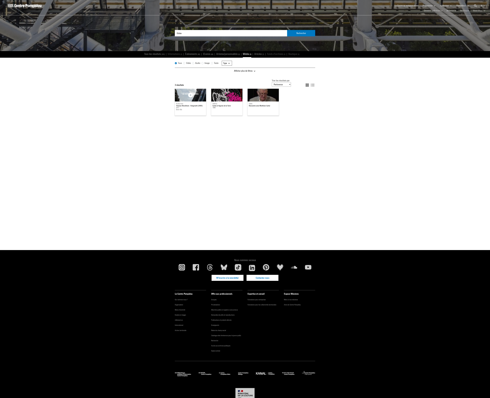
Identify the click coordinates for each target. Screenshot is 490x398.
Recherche (214, 341)
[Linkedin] (252, 268)
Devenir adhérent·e (434, 10)
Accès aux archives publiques (220, 346)
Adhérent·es (179, 320)
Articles (259, 54)
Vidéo (188, 63)
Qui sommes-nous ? (181, 300)
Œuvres (208, 54)
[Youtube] (308, 268)
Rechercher (301, 33)
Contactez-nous (262, 277)
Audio (197, 63)
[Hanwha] (308, 375)
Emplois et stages (180, 315)
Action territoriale (180, 330)
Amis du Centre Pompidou (292, 305)
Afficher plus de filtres (243, 70)
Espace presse (215, 351)
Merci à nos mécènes (291, 300)
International (179, 325)
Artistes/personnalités (228, 54)
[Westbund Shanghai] (290, 375)
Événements (192, 54)
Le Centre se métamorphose (408, 5)
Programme (428, 5)
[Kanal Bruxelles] (267, 375)
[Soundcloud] (294, 268)
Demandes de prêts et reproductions (223, 315)
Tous (180, 63)
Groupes (214, 300)
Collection (444, 5)
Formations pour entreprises (257, 300)
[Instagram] (182, 268)
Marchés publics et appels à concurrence (224, 310)
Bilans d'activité (180, 310)
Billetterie (451, 10)
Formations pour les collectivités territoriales (262, 305)
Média (247, 54)
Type (225, 63)
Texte (216, 63)
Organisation (179, 305)
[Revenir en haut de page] (484, 392)
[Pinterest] (266, 268)
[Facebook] (196, 268)
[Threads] (210, 268)
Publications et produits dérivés (221, 320)
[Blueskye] (224, 268)
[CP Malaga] (245, 375)
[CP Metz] (226, 375)
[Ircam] (207, 375)
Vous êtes (478, 10)
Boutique (465, 10)
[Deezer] (280, 268)
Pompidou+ (461, 5)
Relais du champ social (218, 330)
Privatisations (215, 305)
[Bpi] (185, 375)
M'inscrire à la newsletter (227, 277)
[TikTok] (238, 268)
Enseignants (215, 325)
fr (482, 5)
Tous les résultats (154, 54)
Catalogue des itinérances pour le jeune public (226, 335)
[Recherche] (475, 5)
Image (207, 63)
